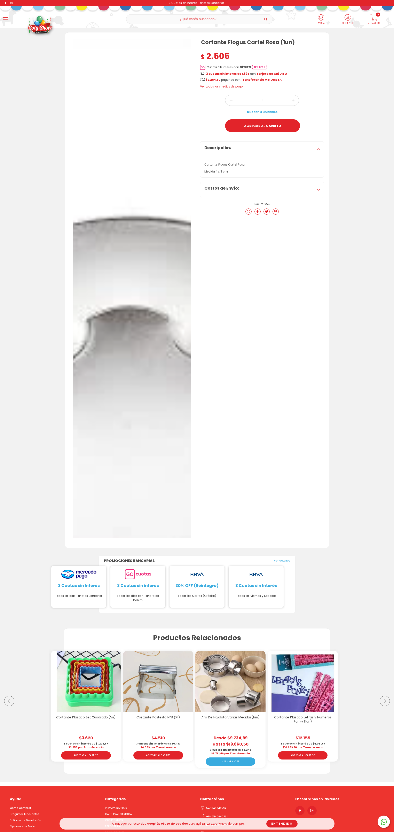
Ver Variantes (230, 761)
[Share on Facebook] (257, 213)
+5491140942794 (217, 816)
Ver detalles (282, 561)
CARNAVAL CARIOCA (118, 814)
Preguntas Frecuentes (24, 814)
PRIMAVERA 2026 (116, 808)
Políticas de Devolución (25, 820)
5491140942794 (216, 808)
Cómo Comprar (20, 808)
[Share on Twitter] (266, 213)
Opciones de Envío (22, 826)
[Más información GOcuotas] (259, 67)
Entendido (282, 824)
